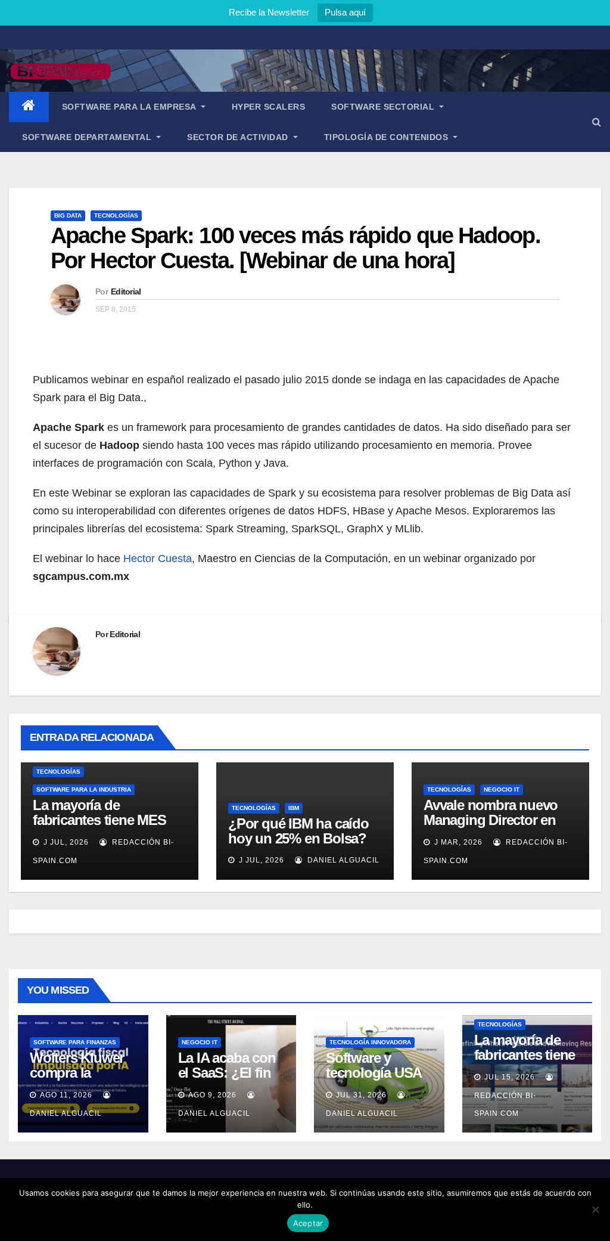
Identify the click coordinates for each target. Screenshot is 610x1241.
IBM (293, 808)
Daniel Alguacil (342, 860)
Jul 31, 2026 (361, 1095)
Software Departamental (88, 137)
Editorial (126, 291)
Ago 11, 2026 (66, 1095)
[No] (595, 1209)
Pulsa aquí (345, 12)
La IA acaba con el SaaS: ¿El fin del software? (227, 1073)
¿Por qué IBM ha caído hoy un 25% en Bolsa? (298, 830)
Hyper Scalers (269, 106)
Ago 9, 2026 (212, 1095)
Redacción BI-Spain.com (505, 1104)
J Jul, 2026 (65, 842)
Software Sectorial (384, 106)
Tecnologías (116, 215)
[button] (596, 122)
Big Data (68, 215)
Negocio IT (501, 789)
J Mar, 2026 (457, 842)
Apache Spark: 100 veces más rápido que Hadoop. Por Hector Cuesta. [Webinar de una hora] (295, 248)
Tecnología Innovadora (370, 1042)
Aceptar (308, 1223)
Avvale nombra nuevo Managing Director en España (491, 820)
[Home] (29, 107)
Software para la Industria (83, 789)
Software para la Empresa (130, 106)
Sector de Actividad (239, 137)
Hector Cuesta (157, 558)
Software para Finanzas (74, 1042)
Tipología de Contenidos (387, 137)
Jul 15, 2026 (509, 1077)
